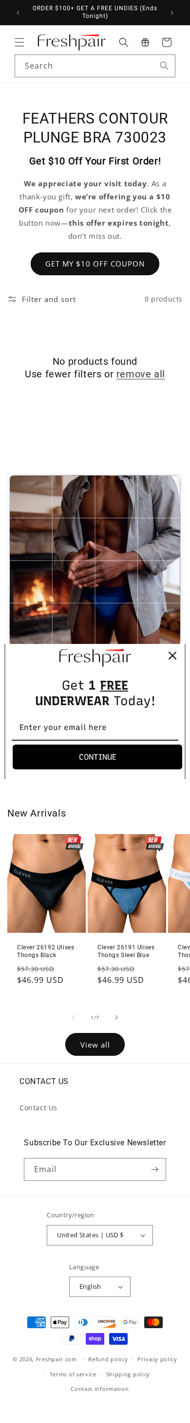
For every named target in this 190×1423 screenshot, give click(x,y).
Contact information (100, 1388)
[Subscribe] (155, 1169)
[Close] (172, 655)
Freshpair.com (56, 1359)
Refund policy (108, 1359)
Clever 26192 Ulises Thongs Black (45, 951)
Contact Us (38, 1107)
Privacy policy (157, 1359)
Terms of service (73, 1374)
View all (95, 1044)
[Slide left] (73, 1017)
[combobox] (95, 66)
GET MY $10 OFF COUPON (95, 263)
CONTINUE (97, 757)
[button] (19, 42)
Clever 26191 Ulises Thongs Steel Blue (125, 951)
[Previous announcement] (18, 12)
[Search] (164, 65)
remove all (140, 374)
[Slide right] (116, 1017)
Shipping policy (128, 1374)
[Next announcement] (172, 12)
